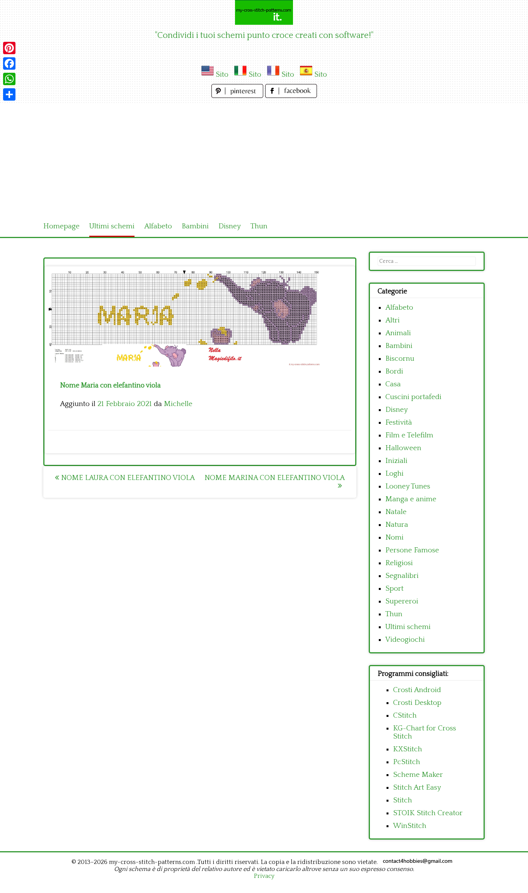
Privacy (264, 875)
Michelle (178, 404)
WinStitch (409, 826)
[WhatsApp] (9, 79)
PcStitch (406, 762)
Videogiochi (405, 640)
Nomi (394, 537)
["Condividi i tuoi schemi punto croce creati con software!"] (264, 12)
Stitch (402, 800)
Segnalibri (402, 576)
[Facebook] (9, 63)
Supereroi (401, 601)
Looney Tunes (407, 486)
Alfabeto (158, 226)
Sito (222, 74)
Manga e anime (410, 499)
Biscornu (399, 359)
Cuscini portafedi (413, 397)
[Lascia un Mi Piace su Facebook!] (291, 96)
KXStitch (407, 749)
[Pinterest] (9, 48)
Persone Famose (412, 550)
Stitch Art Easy (417, 787)
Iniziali (396, 461)
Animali (398, 333)
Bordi (394, 371)
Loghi (394, 474)
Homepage (61, 226)
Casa (393, 384)
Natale (396, 512)
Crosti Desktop (417, 703)
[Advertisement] (264, 158)
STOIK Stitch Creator (428, 813)
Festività (398, 422)
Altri (392, 320)
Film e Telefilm (409, 435)
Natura (396, 525)
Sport (394, 588)
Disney (229, 226)
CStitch (405, 715)
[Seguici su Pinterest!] (238, 96)
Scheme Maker (418, 775)
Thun (258, 226)
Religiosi (399, 563)
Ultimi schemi (112, 226)
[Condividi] (9, 94)
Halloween (403, 448)
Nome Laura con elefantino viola (127, 478)
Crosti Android (417, 690)
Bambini (195, 226)
